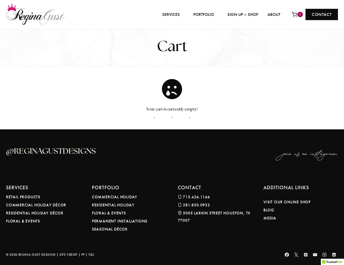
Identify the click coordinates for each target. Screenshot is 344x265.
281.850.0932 (196, 205)
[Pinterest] (305, 255)
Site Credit (68, 254)
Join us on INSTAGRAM (310, 152)
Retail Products (23, 197)
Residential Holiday (113, 205)
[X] (296, 255)
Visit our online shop (287, 202)
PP (83, 254)
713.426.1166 (196, 197)
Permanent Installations (119, 221)
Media (269, 218)
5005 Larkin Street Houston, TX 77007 (214, 216)
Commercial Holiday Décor (36, 205)
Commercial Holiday (114, 197)
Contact (322, 14)
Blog (268, 210)
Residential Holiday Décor (34, 213)
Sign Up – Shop (242, 14)
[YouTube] (315, 255)
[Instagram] (324, 255)
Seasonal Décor (110, 229)
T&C (91, 254)
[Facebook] (287, 255)
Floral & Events (23, 221)
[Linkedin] (334, 255)
